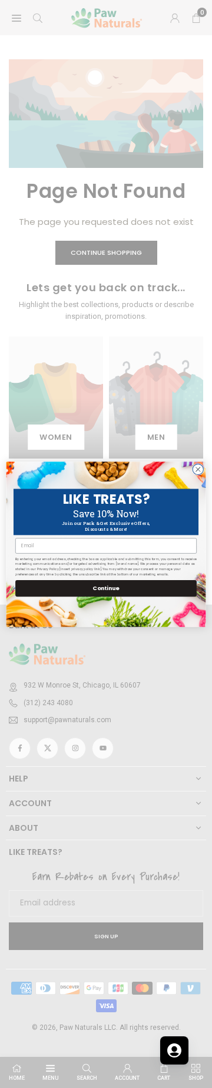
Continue (105, 588)
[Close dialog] (198, 469)
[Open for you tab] (174, 1050)
